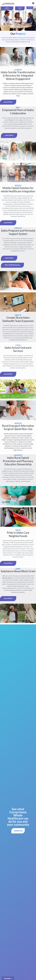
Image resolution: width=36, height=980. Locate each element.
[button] (33, 3)
